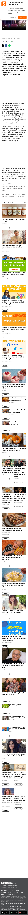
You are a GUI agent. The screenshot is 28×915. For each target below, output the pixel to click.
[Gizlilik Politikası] (14, 906)
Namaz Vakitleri (12, 894)
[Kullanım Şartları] (5, 906)
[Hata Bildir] (22, 909)
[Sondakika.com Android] (14, 912)
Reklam (8, 887)
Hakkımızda (3, 887)
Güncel (11, 890)
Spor (9, 892)
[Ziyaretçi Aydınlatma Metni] (13, 909)
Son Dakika (4, 890)
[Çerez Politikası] (10, 908)
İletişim (12, 887)
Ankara (11, 109)
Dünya (17, 890)
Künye (16, 887)
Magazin (16, 892)
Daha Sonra (13, 17)
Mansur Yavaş (11, 135)
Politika (3, 894)
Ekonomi (3, 892)
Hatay (21, 117)
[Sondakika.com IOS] (5, 912)
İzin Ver (22, 17)
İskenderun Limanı (20, 119)
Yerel (22, 892)
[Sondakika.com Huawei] (23, 912)
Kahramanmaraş (7, 103)
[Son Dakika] (14, 883)
